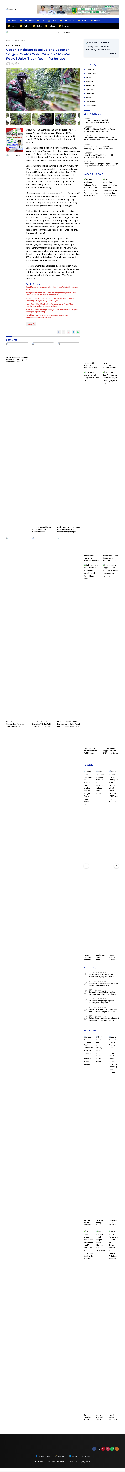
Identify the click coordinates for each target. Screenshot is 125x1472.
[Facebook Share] (59, 332)
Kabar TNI (10, 45)
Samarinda (90, 102)
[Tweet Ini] (63, 332)
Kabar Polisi (91, 73)
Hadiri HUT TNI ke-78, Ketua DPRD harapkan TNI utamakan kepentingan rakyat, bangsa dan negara (50, 299)
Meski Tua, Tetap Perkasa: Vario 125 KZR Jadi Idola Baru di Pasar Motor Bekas (88, 957)
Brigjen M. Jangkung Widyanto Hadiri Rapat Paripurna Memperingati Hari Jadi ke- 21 (101, 1002)
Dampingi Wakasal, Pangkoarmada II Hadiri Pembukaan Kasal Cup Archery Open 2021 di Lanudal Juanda (103, 984)
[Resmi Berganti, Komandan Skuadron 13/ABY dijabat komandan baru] (17, 348)
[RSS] (117, 1449)
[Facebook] (94, 1449)
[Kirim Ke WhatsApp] (78, 332)
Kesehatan (90, 85)
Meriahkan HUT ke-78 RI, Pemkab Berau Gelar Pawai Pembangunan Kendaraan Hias (47, 316)
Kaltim (88, 98)
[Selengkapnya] (118, 765)
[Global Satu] (19, 10)
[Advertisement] (43, 749)
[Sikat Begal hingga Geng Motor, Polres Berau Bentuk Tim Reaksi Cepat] (101, 1127)
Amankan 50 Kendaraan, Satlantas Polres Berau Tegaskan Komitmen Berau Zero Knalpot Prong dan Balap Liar (91, 365)
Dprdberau (90, 89)
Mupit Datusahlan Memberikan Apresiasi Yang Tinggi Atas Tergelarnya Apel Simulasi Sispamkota (49, 305)
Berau (88, 77)
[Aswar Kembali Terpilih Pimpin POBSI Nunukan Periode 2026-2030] (101, 1321)
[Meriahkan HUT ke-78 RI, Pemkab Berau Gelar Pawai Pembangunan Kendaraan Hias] (68, 628)
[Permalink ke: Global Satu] (8, 64)
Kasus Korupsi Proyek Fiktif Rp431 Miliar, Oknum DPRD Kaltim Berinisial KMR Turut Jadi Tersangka (100, 957)
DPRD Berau (91, 106)
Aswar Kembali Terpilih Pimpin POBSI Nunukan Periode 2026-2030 (98, 156)
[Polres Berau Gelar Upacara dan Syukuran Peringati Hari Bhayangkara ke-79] (111, 462)
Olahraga (90, 93)
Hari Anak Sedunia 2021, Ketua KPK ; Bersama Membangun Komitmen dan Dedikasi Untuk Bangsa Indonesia (104, 1010)
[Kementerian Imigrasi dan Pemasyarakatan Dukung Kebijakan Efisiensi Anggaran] (114, 861)
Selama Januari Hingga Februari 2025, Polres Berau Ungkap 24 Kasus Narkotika (110, 750)
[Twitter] (99, 1449)
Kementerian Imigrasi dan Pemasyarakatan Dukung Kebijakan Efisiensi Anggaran (113, 957)
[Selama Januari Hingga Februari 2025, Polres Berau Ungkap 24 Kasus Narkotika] (111, 655)
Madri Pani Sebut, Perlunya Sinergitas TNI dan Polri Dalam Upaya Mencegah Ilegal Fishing (52, 310)
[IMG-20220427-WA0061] (43, 119)
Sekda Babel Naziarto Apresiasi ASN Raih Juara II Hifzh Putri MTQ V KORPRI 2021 (104, 1019)
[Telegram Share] (73, 332)
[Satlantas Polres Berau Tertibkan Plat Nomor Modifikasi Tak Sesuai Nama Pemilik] (92, 655)
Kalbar (17, 45)
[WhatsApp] (112, 1449)
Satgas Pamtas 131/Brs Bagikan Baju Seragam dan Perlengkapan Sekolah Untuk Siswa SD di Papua (102, 993)
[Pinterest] (103, 1449)
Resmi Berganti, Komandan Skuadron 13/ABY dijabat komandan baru (52, 288)
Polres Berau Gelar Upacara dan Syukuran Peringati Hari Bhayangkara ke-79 (110, 558)
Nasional (89, 81)
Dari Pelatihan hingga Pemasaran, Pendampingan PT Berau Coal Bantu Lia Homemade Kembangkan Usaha (100, 147)
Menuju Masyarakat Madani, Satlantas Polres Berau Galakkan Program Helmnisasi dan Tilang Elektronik (110, 365)
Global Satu (15, 63)
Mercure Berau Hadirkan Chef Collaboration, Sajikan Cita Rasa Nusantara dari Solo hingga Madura (98, 121)
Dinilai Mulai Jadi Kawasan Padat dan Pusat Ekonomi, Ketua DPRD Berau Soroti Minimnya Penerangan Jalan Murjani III (100, 139)
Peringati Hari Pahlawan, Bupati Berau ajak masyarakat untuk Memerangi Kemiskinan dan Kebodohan (51, 294)
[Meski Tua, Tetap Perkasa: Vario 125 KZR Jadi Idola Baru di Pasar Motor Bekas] (89, 861)
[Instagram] (108, 1449)
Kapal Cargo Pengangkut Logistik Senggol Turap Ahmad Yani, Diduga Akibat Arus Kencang (101, 165)
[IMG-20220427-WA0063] (20, 119)
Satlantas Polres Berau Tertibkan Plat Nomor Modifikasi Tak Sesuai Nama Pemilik (90, 750)
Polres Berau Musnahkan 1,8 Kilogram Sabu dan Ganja (91, 558)
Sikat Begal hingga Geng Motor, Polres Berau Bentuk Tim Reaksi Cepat (99, 130)
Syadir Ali (112, 54)
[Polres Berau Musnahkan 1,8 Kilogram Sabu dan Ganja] (92, 462)
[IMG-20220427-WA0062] (65, 119)
